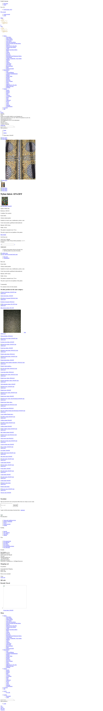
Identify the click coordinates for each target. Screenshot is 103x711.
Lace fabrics (9, 41)
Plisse (7, 67)
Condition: (3, 213)
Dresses (8, 92)
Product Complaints (7, 521)
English (5, 694)
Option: (2, 208)
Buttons (8, 75)
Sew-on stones (9, 81)
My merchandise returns (8, 546)
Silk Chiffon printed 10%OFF (7, 432)
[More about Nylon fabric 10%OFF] (14, 608)
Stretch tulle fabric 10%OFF (7, 295)
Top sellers (5, 533)
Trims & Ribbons (10, 72)
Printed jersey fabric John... (7, 402)
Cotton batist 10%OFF (6, 462)
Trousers (8, 95)
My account (3, 12)
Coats (7, 102)
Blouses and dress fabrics (11, 49)
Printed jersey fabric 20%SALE (8, 378)
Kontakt (5, 525)
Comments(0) (6, 258)
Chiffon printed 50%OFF (6, 420)
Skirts (7, 97)
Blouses (8, 91)
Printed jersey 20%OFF (6, 390)
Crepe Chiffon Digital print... (7, 414)
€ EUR (5, 691)
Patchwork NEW (10, 68)
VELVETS (8, 63)
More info (5, 256)
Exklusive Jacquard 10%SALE (7, 301)
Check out (3, 125)
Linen (7, 61)
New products (6, 532)
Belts (7, 93)
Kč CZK (8, 692)
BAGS (7, 101)
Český (4, 4)
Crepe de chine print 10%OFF (7, 444)
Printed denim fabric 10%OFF (7, 360)
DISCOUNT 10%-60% (11, 46)
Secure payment (6, 524)
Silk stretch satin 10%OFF (6, 456)
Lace (7, 71)
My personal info (7, 541)
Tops (7, 99)
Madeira (8, 59)
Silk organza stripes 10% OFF (7, 307)
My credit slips (6, 547)
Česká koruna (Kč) (7, 9)
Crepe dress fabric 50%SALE (7, 372)
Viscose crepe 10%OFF (6, 492)
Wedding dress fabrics (11, 47)
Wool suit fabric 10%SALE (7, 336)
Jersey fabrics (9, 38)
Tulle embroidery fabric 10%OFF (8, 384)
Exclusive (8, 54)
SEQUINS (8, 64)
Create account (6, 14)
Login (4, 15)
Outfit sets (8, 100)
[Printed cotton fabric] (6, 483)
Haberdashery (6, 70)
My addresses (6, 542)
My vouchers (6, 545)
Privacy (5, 522)
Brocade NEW (9, 66)
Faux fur (8, 53)
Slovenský (5, 3)
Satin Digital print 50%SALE (7, 408)
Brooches (8, 80)
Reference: (3, 210)
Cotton (7, 48)
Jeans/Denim (9, 57)
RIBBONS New (10, 86)
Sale (4, 109)
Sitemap (5, 535)
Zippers (8, 83)
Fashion (5, 88)
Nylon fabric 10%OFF (6, 468)
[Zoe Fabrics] (4, 23)
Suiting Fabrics (9, 39)
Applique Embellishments (12, 73)
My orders (5, 543)
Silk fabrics (8, 37)
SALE (7, 104)
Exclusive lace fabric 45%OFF (7, 342)
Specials (5, 531)
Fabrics (5, 35)
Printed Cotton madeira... (6, 366)
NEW (7, 51)
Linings (8, 52)
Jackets (7, 90)
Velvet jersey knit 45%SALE (7, 438)
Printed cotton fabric (5, 486)
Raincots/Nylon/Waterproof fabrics (14, 56)
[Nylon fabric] (4, 137)
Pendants (8, 87)
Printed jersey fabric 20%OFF (7, 396)
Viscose (8, 62)
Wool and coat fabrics (11, 42)
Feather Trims (9, 76)
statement (23, 510)
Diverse (8, 44)
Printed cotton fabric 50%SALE (8, 354)
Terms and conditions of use (9, 520)
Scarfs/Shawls (9, 106)
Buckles (8, 77)
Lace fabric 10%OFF (5, 450)
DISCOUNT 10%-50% (11, 85)
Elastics (8, 78)
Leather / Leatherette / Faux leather (14, 58)
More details (3, 234)
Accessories (8, 96)
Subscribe (15, 505)
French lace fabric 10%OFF (7, 348)
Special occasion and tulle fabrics (13, 43)
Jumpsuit (8, 105)
